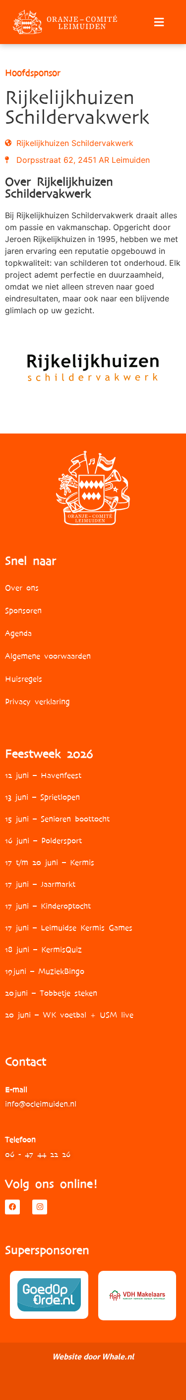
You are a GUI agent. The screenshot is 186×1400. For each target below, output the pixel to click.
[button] (158, 22)
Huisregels (23, 678)
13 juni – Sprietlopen (42, 797)
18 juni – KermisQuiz (43, 949)
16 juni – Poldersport (43, 840)
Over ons (22, 587)
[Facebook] (12, 1207)
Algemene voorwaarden (48, 656)
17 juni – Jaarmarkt (40, 884)
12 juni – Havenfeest (43, 775)
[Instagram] (39, 1207)
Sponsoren (23, 610)
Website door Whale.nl (93, 1356)
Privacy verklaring (37, 701)
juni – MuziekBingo (48, 971)
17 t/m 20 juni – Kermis (49, 862)
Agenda (18, 633)
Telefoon (20, 1139)
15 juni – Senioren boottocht (57, 818)
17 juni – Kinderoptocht (48, 906)
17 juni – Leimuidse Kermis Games (68, 927)
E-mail (16, 1089)
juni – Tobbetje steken (55, 993)
